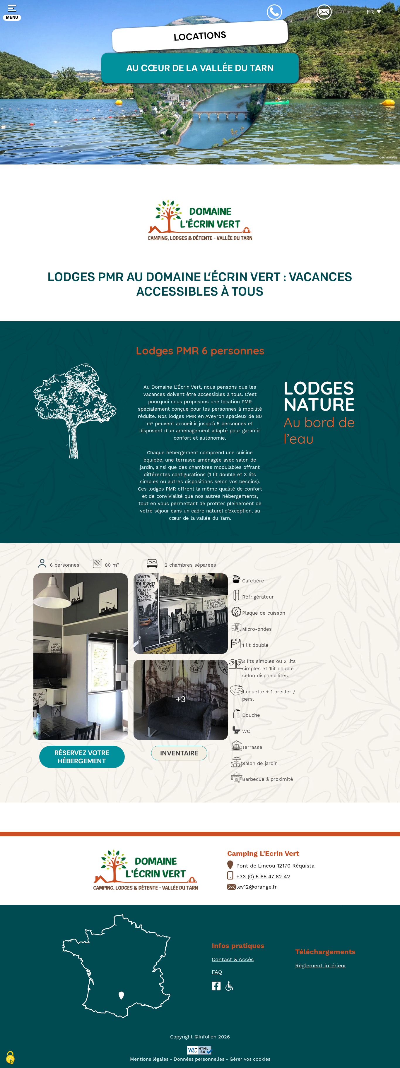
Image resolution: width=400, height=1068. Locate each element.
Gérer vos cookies (250, 1059)
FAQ (217, 972)
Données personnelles (199, 1059)
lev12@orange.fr (256, 887)
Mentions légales (149, 1059)
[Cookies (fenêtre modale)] (10, 1058)
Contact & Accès (233, 959)
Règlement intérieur (320, 965)
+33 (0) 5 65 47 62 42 (263, 876)
